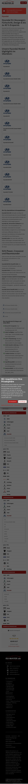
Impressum (17, 405)
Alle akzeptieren (12, 401)
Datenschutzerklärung (7, 405)
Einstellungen (22, 401)
